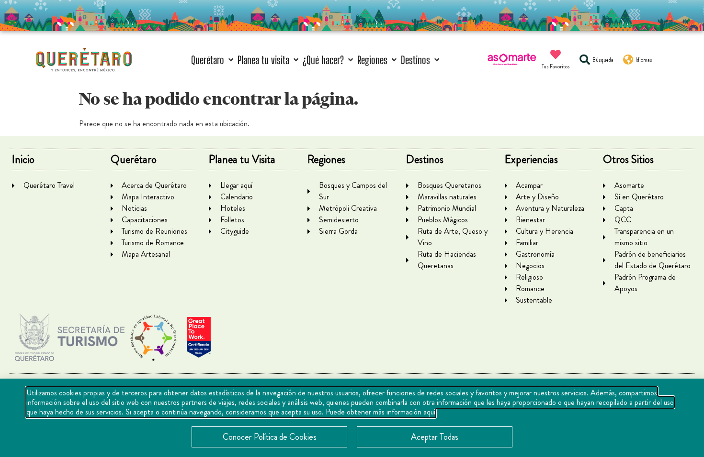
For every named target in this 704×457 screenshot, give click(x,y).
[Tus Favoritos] (555, 54)
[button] (213, 60)
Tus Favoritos (556, 66)
